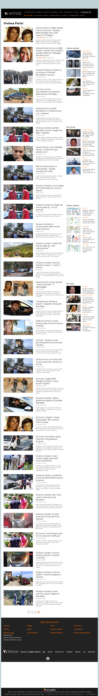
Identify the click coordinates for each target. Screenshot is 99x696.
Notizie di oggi (8, 633)
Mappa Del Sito (59, 652)
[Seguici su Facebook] (48, 659)
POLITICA (46, 12)
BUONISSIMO (81, 692)
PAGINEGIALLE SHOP (32, 692)
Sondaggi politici (74, 15)
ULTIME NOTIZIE (29, 12)
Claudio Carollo (41, 58)
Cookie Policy (25, 694)
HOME (5, 20)
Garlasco (45, 15)
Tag (84, 652)
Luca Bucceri (40, 37)
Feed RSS (50, 652)
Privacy (19, 694)
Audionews (84, 12)
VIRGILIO (14, 692)
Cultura (6, 629)
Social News (78, 629)
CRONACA (39, 12)
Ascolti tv (65, 15)
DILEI (62, 692)
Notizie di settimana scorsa (12, 640)
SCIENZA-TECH (68, 12)
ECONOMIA (54, 12)
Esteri (52, 626)
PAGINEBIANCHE (48, 692)
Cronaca (6, 626)
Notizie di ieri (7, 635)
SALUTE (84, 79)
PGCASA (41, 692)
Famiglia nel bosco (55, 15)
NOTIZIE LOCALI (86, 51)
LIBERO (10, 692)
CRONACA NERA (86, 324)
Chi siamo (6, 694)
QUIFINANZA (74, 692)
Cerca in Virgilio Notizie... (31, 652)
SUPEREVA (89, 692)
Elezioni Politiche (56, 633)
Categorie (69, 652)
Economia (77, 626)
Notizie (13, 651)
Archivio (77, 652)
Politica (29, 626)
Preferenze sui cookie (34, 694)
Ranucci (82, 15)
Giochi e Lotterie (56, 629)
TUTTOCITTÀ (56, 692)
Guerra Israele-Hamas (82, 633)
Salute (29, 629)
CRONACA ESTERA (87, 130)
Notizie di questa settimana (12, 637)
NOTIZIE (15, 13)
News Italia (91, 652)
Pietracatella (38, 15)
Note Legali (13, 694)
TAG (9, 20)
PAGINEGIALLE (22, 692)
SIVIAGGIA (67, 692)
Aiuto (42, 694)
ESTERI (61, 12)
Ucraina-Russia (32, 633)
